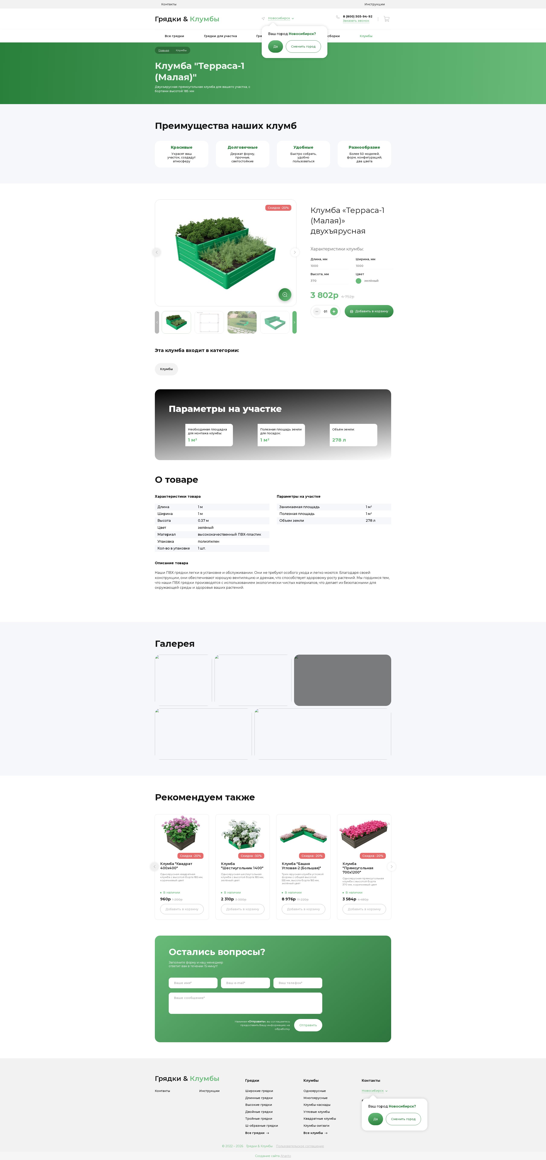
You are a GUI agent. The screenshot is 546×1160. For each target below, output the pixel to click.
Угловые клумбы (316, 1112)
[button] (156, 252)
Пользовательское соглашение (300, 1146)
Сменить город (303, 46)
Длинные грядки (259, 1098)
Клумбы (366, 36)
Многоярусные (315, 1098)
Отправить (308, 1025)
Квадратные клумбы (319, 1119)
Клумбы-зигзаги (316, 1126)
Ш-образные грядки (261, 1126)
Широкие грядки (259, 1091)
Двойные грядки (259, 1112)
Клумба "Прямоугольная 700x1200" (358, 868)
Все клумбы (313, 1133)
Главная (163, 50)
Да (275, 46)
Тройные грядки (258, 1119)
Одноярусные (314, 1091)
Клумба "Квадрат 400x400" (176, 866)
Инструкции (374, 4)
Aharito (285, 1156)
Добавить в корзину (371, 311)
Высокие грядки (258, 1105)
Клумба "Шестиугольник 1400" (242, 866)
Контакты (168, 4)
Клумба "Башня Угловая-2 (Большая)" (301, 866)
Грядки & (187, 19)
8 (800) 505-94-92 (357, 16)
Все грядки (174, 36)
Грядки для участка (220, 36)
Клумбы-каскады (316, 1105)
